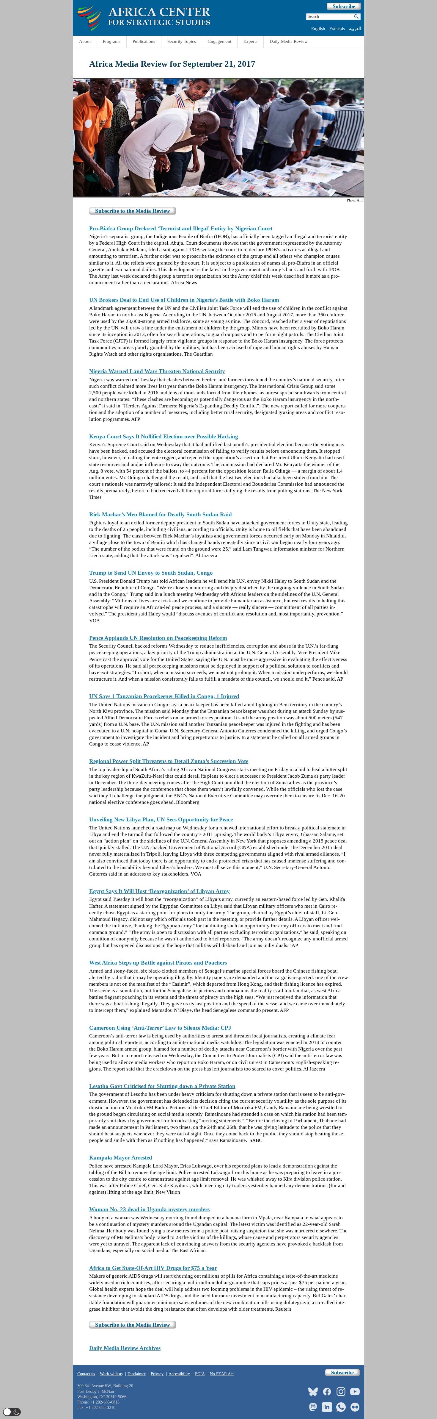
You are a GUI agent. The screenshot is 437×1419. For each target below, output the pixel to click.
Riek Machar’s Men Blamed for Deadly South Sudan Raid (160, 514)
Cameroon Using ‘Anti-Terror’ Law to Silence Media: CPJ (160, 1028)
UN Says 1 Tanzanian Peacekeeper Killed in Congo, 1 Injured (164, 696)
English (318, 28)
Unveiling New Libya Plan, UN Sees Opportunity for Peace (161, 819)
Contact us (86, 1374)
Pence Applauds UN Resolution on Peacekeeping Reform (158, 638)
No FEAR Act (222, 1374)
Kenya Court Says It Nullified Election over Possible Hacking (163, 436)
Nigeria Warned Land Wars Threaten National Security (157, 371)
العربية (355, 28)
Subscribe (344, 6)
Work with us (111, 1374)
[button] (12, 1412)
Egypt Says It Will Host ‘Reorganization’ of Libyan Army (159, 891)
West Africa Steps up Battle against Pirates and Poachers (158, 962)
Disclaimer (137, 1374)
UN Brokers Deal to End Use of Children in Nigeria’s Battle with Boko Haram (184, 300)
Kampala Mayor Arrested (120, 1157)
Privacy (157, 1374)
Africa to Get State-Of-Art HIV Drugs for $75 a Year (153, 1268)
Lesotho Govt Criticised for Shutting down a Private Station (162, 1086)
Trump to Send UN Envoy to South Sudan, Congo (151, 573)
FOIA (200, 1374)
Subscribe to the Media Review (132, 211)
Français (337, 28)
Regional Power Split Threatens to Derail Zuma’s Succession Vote (168, 761)
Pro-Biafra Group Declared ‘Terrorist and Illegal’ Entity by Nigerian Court (180, 228)
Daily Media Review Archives (125, 1348)
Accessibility (179, 1374)
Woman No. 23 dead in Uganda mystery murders (149, 1209)
